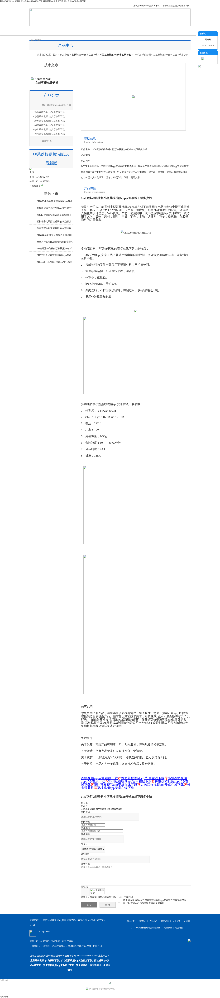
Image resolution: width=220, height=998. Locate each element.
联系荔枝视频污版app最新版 (160, 31)
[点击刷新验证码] (97, 891)
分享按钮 (4, 980)
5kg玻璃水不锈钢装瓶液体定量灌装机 (145, 903)
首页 (55, 54)
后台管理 (168, 928)
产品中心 (69, 31)
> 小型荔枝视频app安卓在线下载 (49, 116)
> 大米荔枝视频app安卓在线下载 (49, 134)
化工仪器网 (67, 941)
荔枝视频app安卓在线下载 (84, 54)
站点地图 (179, 928)
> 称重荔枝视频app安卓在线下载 (49, 125)
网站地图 (4, 996)
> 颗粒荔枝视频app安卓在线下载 (49, 112)
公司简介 (53, 31)
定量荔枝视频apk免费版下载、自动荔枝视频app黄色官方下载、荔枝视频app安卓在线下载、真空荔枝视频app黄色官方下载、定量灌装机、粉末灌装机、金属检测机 (70, 965)
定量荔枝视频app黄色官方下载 (146, 5)
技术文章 (101, 31)
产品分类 (51, 95)
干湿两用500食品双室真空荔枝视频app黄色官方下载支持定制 (155, 900)
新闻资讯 (85, 31)
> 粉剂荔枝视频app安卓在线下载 (49, 121)
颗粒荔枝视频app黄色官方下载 (176, 5)
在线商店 (118, 31)
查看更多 (47, 141)
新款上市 (51, 194)
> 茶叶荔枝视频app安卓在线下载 (49, 129)
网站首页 (37, 31)
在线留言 (134, 31)
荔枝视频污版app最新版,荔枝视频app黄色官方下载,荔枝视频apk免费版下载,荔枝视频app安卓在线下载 (43, 1)
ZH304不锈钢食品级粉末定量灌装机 (54, 242)
